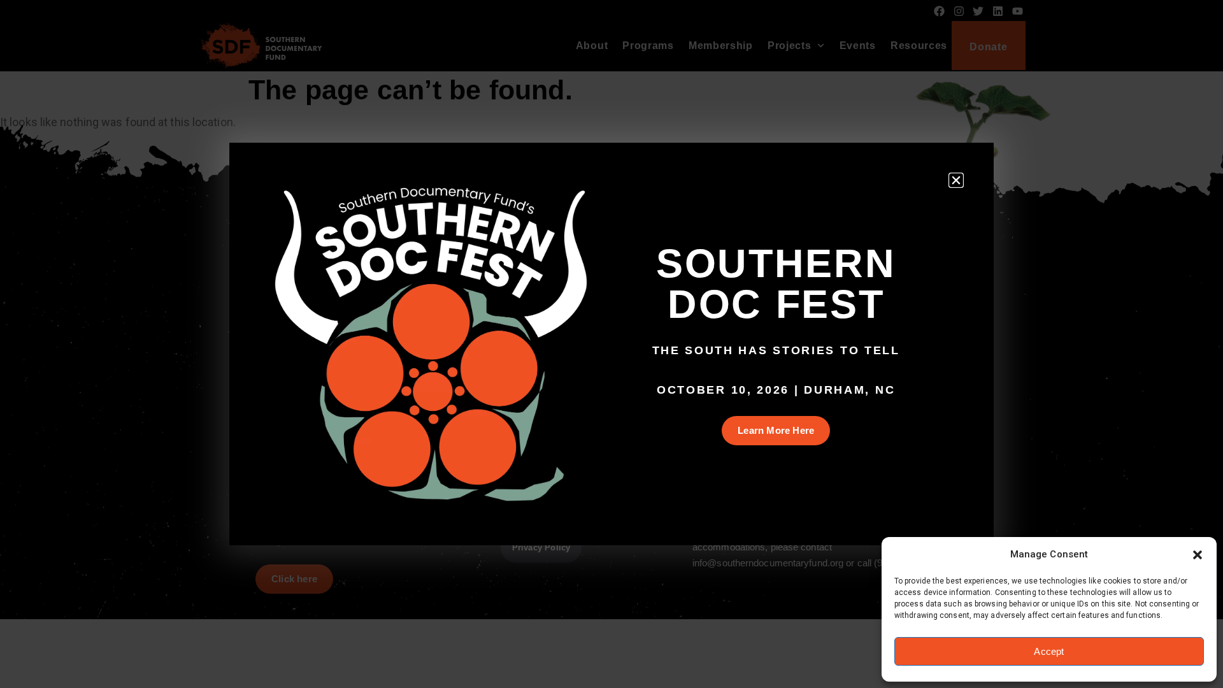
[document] (611, 344)
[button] (1197, 554)
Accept (1049, 651)
